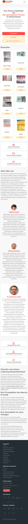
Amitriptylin (21, 86)
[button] (13, 41)
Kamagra (20, 108)
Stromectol (21, 62)
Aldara (21, 134)
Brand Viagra (7, 65)
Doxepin (7, 132)
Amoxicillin (7, 85)
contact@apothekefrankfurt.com (10, 485)
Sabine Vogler (14, 212)
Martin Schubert (14, 251)
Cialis (7, 110)
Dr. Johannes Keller (14, 297)
